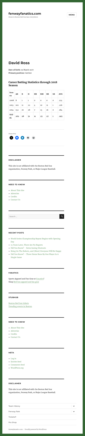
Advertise (15, 193)
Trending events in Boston (20, 306)
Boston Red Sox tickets (19, 303)
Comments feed (18, 365)
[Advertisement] (43, 44)
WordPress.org (17, 368)
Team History (14, 406)
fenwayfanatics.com (25, 13)
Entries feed (16, 362)
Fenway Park (14, 411)
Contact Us (15, 200)
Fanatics (40, 279)
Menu (72, 15)
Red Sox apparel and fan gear (26, 282)
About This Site (17, 190)
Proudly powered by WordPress (36, 429)
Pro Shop (13, 422)
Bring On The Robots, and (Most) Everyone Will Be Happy (36, 251)
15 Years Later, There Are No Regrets (27, 245)
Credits (14, 196)
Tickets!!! (12, 417)
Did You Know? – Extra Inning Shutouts (28, 248)
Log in (13, 358)
